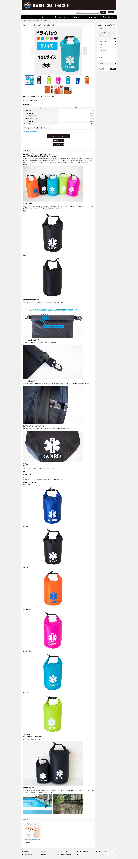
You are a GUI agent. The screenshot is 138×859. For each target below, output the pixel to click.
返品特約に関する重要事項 (31, 131)
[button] (32, 51)
